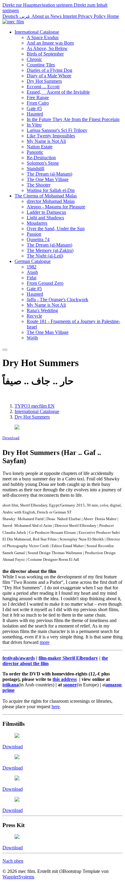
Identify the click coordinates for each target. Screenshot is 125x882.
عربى (25, 16)
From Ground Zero (45, 283)
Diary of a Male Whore (49, 75)
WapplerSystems (18, 876)
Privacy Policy (92, 16)
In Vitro (34, 124)
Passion (34, 234)
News (56, 16)
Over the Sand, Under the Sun (56, 228)
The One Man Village (48, 179)
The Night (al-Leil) (45, 255)
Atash (32, 272)
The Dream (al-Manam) (49, 174)
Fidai (31, 277)
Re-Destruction (41, 157)
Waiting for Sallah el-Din (51, 190)
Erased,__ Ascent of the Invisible (58, 92)
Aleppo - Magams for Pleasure (56, 206)
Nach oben (12, 860)
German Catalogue (33, 261)
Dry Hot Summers (44, 81)
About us (41, 16)
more (44, 642)
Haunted (35, 113)
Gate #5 (34, 108)
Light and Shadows (45, 217)
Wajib (32, 337)
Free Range (38, 97)
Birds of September (45, 53)
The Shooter (38, 184)
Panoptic (35, 152)
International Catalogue (37, 32)
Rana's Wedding (42, 310)
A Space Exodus (43, 37)
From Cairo (38, 103)
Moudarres (37, 223)
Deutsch (10, 16)
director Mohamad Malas (51, 201)
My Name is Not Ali (46, 141)
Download (10, 438)
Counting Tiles (41, 64)
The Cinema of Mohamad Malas (46, 195)
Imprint (70, 16)
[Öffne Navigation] (4, 350)
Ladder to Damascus (46, 212)
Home (113, 16)
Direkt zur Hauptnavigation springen (38, 5)
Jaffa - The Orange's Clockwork (57, 299)
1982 (31, 266)
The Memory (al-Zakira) (50, 250)
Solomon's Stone (43, 163)
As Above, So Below (47, 48)
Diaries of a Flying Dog (49, 70)
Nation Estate (39, 146)
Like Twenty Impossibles (51, 135)
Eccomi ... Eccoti (43, 86)
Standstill (35, 168)
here (56, 706)
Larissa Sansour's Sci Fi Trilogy (57, 130)
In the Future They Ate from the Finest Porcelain (73, 119)
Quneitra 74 (38, 239)
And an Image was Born (50, 42)
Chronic (34, 59)
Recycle (34, 315)
